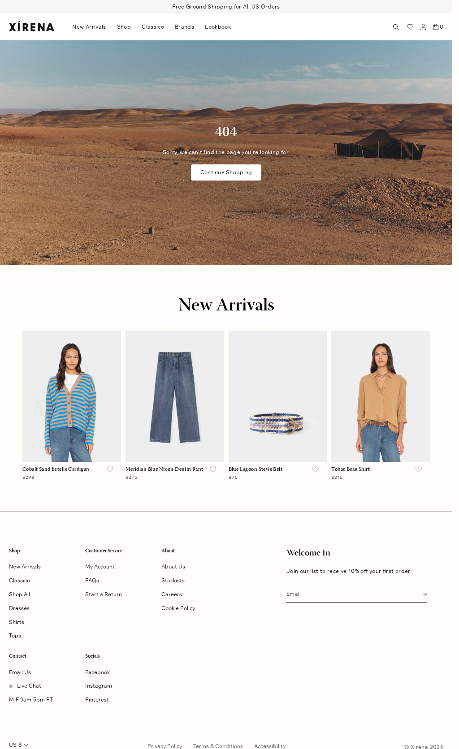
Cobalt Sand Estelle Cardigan (56, 469)
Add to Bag (71, 444)
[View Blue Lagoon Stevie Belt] (278, 396)
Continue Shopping (226, 172)
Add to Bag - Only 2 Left (175, 444)
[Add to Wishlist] (110, 470)
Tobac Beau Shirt (350, 469)
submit (422, 593)
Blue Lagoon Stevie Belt (256, 469)
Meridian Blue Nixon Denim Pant (165, 469)
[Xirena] (31, 27)
